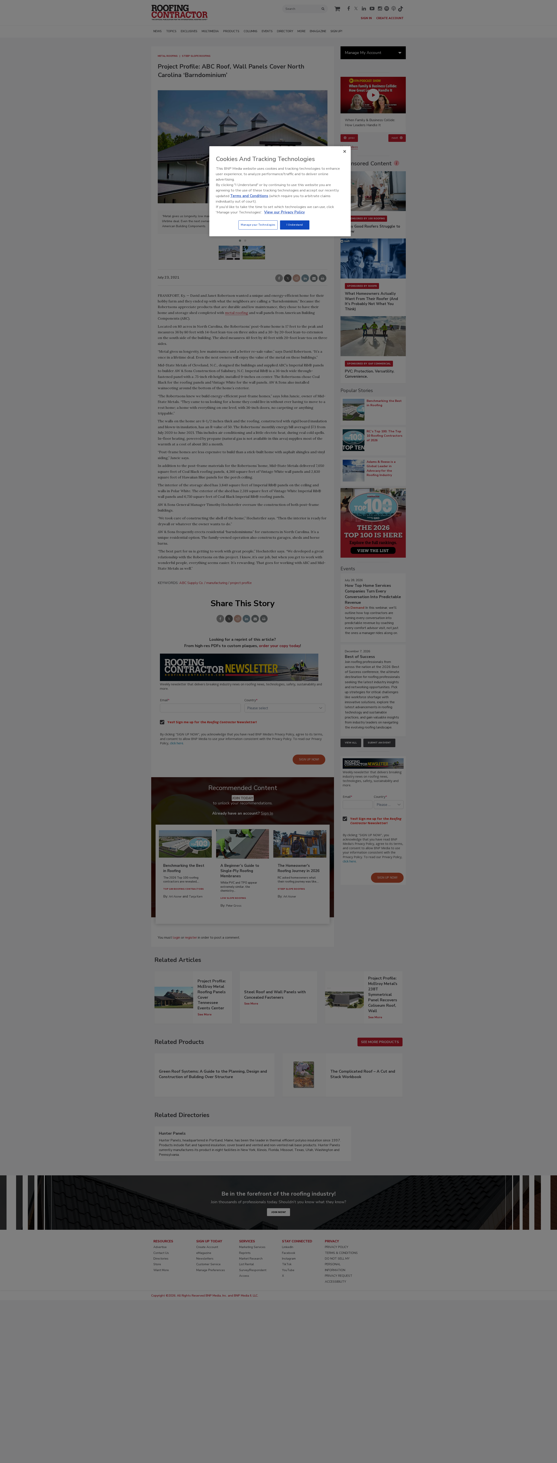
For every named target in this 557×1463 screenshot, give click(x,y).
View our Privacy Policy (284, 212)
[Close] (344, 151)
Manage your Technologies (258, 224)
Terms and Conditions (249, 195)
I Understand (295, 224)
